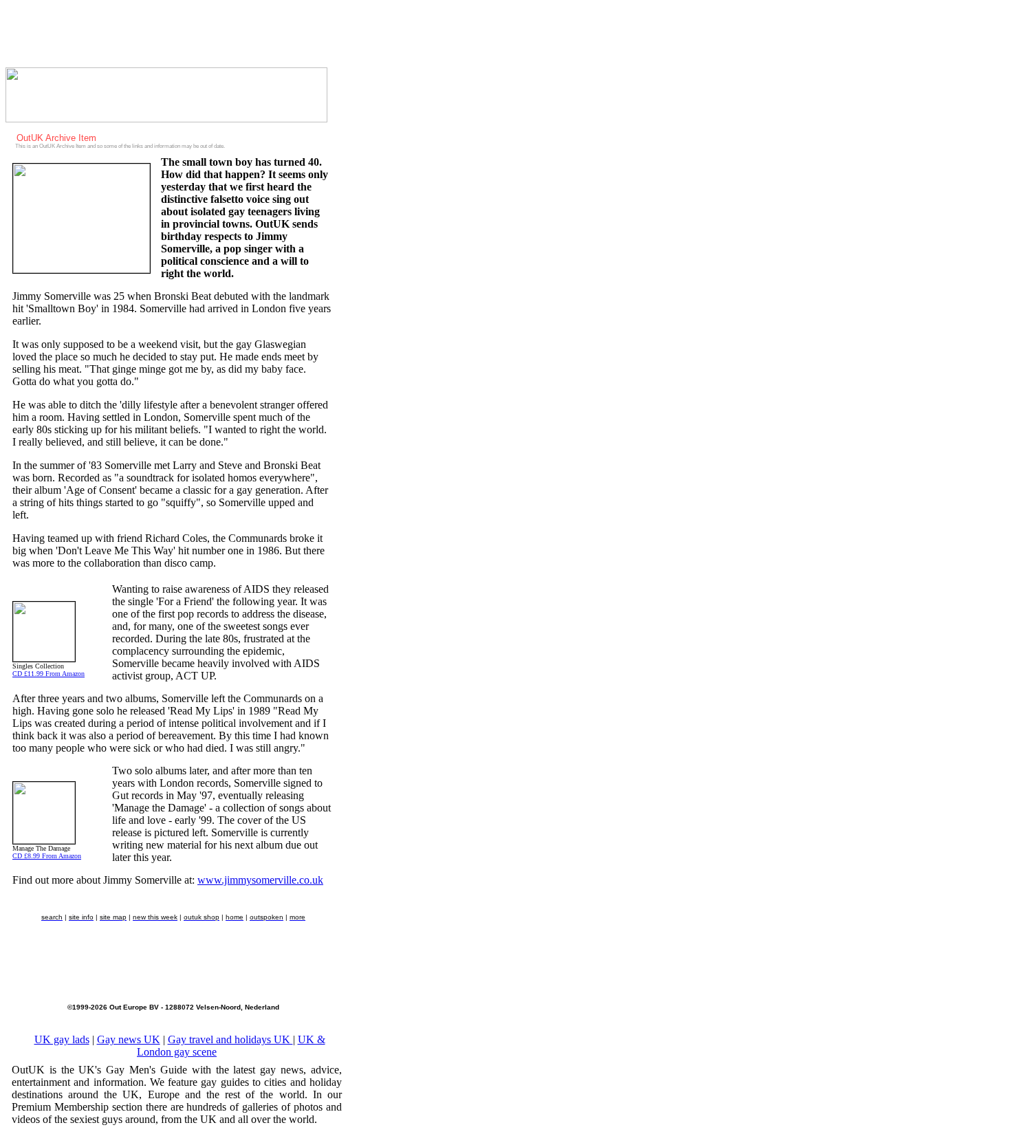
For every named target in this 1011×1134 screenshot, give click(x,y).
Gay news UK (128, 1039)
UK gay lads (61, 1039)
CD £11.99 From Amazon (48, 673)
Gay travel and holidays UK (230, 1039)
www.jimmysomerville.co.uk (260, 880)
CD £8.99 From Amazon (46, 856)
